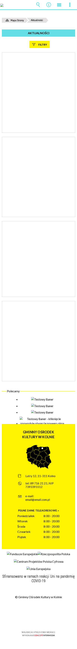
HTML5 (32, 621)
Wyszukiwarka (38, 5)
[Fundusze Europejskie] (22, 554)
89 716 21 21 (38, 483)
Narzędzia (48, 5)
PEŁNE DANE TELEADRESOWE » (38, 510)
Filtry (42, 44)
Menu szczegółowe (70, 5)
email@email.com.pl (37, 499)
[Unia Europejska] (38, 569)
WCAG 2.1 (50, 621)
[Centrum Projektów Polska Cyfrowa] (38, 561)
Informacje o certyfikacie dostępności (38, 608)
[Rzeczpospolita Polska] (54, 554)
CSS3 (38, 621)
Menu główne (59, 5)
